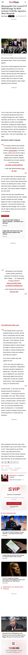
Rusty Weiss (5, 583)
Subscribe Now (14, 506)
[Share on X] (2, 462)
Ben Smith (4, 558)
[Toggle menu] (2, 2)
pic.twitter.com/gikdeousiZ (14, 285)
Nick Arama (4, 16)
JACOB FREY (18, 468)
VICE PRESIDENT (14, 470)
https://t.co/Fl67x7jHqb (14, 283)
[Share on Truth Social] (5, 462)
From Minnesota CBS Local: (10, 325)
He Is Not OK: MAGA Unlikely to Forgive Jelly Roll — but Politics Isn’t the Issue (13, 532)
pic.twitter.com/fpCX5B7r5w (14, 165)
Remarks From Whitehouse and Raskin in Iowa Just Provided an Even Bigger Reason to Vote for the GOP (13, 635)
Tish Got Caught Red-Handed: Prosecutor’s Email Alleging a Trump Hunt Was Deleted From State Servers (13, 579)
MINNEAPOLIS (4, 470)
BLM (2, 468)
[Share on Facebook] (8, 462)
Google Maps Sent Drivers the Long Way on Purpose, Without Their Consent (13, 555)
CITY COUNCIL (9, 468)
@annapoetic (13, 150)
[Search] (25, 2)
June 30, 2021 (14, 291)
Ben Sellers (4, 535)
